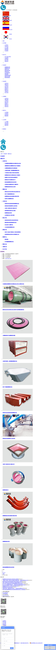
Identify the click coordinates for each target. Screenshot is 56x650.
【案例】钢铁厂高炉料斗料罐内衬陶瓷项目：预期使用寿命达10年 (15, 580)
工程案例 (4, 625)
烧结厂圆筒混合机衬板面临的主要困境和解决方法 (12, 582)
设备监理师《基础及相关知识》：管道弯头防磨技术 (13, 588)
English (10, 20)
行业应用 (5, 153)
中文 (10, 15)
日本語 (10, 34)
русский (10, 29)
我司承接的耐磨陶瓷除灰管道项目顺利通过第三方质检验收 (14, 589)
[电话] (3, 149)
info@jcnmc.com (8, 258)
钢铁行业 (9, 153)
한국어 (10, 38)
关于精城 (4, 619)
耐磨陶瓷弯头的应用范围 (7, 587)
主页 (1, 153)
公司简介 (4, 620)
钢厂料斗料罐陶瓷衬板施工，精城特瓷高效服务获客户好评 (14, 584)
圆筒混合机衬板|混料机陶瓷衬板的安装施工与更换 (12, 581)
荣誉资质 (4, 621)
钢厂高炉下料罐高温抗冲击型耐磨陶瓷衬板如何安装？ (13, 583)
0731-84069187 (5, 592)
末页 (3, 573)
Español (10, 24)
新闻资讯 (4, 624)
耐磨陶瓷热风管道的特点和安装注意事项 (10, 579)
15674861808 (5, 593)
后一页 (4, 572)
